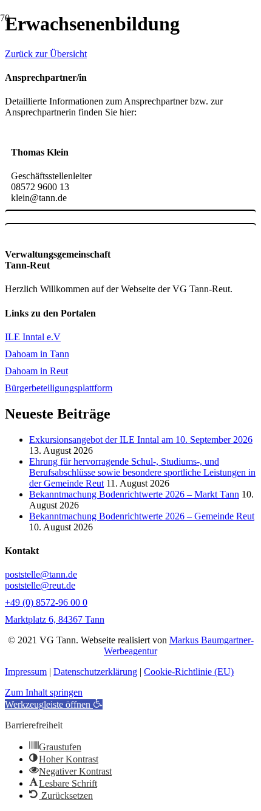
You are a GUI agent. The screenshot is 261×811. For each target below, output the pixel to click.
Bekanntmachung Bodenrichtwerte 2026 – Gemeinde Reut (141, 516)
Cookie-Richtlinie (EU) (189, 671)
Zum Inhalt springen (44, 692)
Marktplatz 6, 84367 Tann (54, 619)
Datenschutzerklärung (95, 671)
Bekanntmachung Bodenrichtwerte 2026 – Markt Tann (134, 494)
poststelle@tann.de (41, 574)
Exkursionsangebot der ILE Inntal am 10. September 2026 (141, 439)
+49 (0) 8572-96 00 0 (46, 602)
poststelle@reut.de (40, 585)
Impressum (26, 671)
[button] (54, 704)
